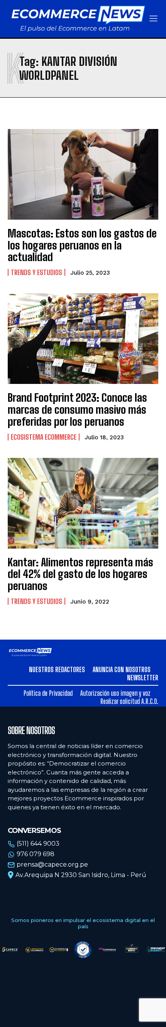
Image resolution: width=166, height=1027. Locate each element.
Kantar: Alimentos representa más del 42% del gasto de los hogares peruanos (80, 574)
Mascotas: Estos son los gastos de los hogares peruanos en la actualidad (82, 245)
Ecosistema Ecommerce (43, 437)
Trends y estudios (36, 272)
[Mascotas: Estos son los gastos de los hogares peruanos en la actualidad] (83, 174)
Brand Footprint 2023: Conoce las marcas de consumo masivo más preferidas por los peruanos (77, 409)
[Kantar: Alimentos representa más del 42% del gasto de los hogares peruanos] (83, 503)
